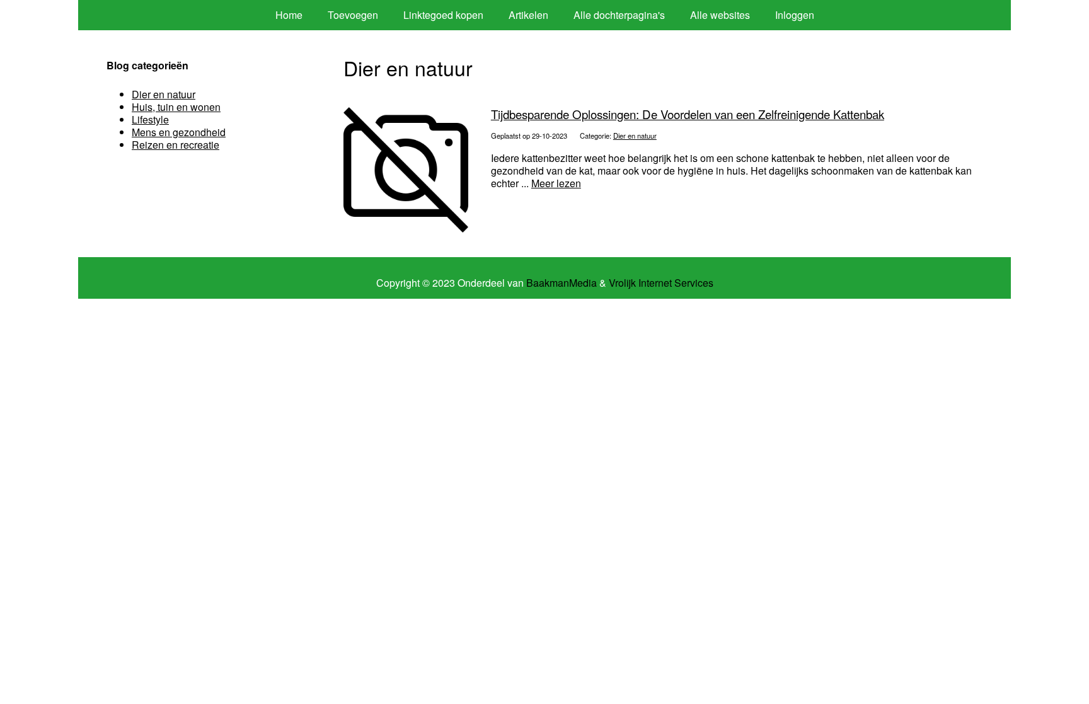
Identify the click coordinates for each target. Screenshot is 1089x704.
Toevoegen (353, 15)
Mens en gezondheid (179, 132)
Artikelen (528, 15)
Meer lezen (556, 183)
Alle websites (720, 15)
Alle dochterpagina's (619, 15)
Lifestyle (150, 119)
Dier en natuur (635, 135)
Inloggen (794, 15)
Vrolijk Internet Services (661, 283)
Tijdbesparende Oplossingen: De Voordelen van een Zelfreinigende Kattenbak (687, 114)
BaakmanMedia (561, 283)
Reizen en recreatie (175, 144)
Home (288, 15)
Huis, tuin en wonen (176, 107)
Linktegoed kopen (443, 15)
